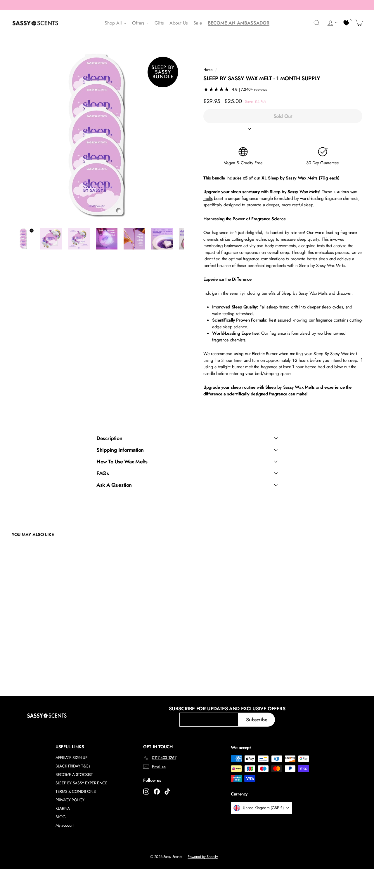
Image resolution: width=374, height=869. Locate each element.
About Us (178, 23)
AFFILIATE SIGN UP (72, 757)
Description (109, 438)
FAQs (102, 473)
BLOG (61, 817)
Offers (139, 23)
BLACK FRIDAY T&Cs (73, 766)
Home (208, 69)
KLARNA (63, 808)
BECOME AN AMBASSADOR (238, 23)
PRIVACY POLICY (70, 800)
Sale (197, 23)
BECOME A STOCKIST (74, 774)
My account (65, 825)
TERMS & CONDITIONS (76, 791)
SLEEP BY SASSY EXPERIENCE (82, 783)
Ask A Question (114, 485)
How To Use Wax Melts (122, 461)
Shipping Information (120, 450)
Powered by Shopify (203, 856)
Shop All (114, 23)
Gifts (159, 23)
